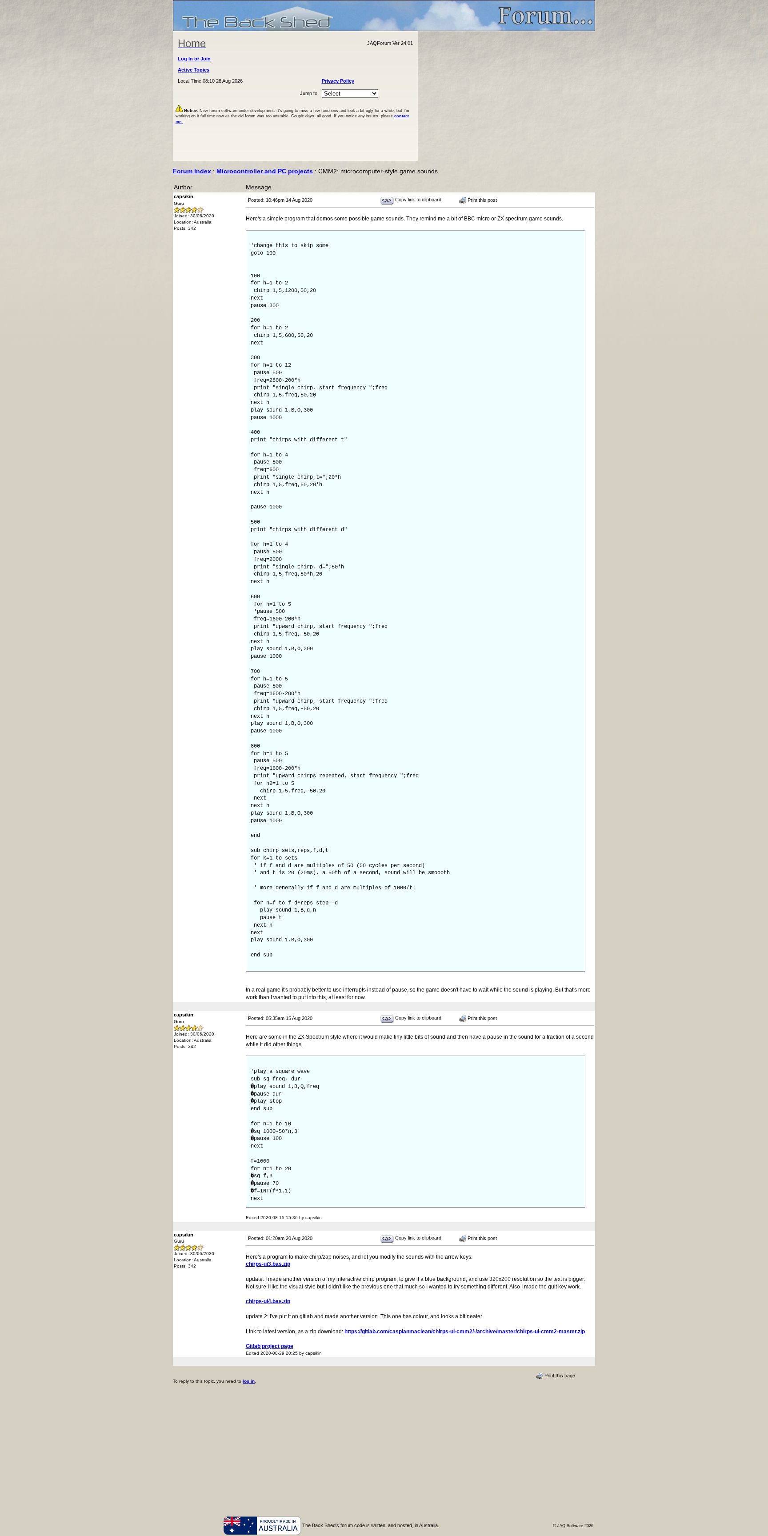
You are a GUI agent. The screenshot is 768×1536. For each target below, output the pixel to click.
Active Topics (193, 69)
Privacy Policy (338, 81)
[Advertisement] (506, 96)
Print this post (481, 200)
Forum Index (192, 171)
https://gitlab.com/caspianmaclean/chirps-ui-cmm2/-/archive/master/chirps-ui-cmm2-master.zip (464, 1331)
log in (249, 1381)
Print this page (559, 1375)
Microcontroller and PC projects (264, 171)
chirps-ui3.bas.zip (268, 1264)
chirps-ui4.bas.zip (268, 1301)
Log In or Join (194, 58)
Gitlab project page (269, 1346)
